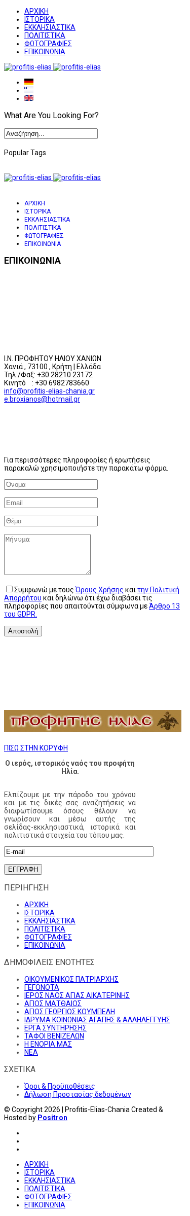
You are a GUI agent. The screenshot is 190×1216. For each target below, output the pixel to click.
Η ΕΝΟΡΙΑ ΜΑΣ (48, 1044)
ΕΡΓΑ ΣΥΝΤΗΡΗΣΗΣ (55, 1028)
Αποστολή (23, 631)
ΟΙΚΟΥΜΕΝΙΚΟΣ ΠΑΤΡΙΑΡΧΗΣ (71, 979)
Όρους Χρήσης (99, 590)
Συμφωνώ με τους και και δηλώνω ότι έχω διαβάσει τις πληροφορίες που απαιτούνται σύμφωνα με (92, 602)
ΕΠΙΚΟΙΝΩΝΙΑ (44, 52)
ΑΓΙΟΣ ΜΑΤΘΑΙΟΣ (53, 1003)
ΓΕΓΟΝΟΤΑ (41, 987)
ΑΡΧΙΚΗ (36, 11)
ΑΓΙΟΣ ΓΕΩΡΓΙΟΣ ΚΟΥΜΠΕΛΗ (69, 1012)
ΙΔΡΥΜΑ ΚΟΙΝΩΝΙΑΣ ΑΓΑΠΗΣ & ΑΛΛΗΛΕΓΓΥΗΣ (97, 1020)
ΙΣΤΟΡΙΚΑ (39, 19)
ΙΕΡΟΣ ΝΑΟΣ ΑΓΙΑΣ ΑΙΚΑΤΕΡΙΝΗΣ (77, 995)
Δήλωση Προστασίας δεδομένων (77, 1094)
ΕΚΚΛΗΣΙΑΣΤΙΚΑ (49, 27)
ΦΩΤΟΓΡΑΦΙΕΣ (48, 44)
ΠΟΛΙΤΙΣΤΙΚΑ (44, 35)
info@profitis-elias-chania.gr (49, 391)
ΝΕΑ (31, 1052)
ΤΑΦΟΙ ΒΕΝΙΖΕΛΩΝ (54, 1036)
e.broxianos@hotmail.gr (42, 399)
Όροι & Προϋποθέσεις (59, 1086)
